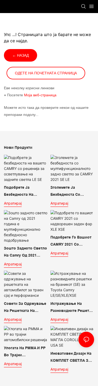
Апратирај (13, 203)
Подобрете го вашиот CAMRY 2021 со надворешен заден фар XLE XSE (70, 241)
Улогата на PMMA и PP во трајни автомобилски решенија (24, 352)
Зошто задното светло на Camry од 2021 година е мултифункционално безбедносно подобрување (25, 252)
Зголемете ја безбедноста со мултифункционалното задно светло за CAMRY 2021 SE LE (72, 191)
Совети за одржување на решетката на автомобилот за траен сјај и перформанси (25, 307)
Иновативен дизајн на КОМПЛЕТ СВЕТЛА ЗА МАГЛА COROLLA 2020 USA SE (71, 357)
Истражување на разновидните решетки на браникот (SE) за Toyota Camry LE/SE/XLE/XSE (71, 307)
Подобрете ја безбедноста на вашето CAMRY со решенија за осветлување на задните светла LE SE (24, 191)
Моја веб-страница (40, 95)
